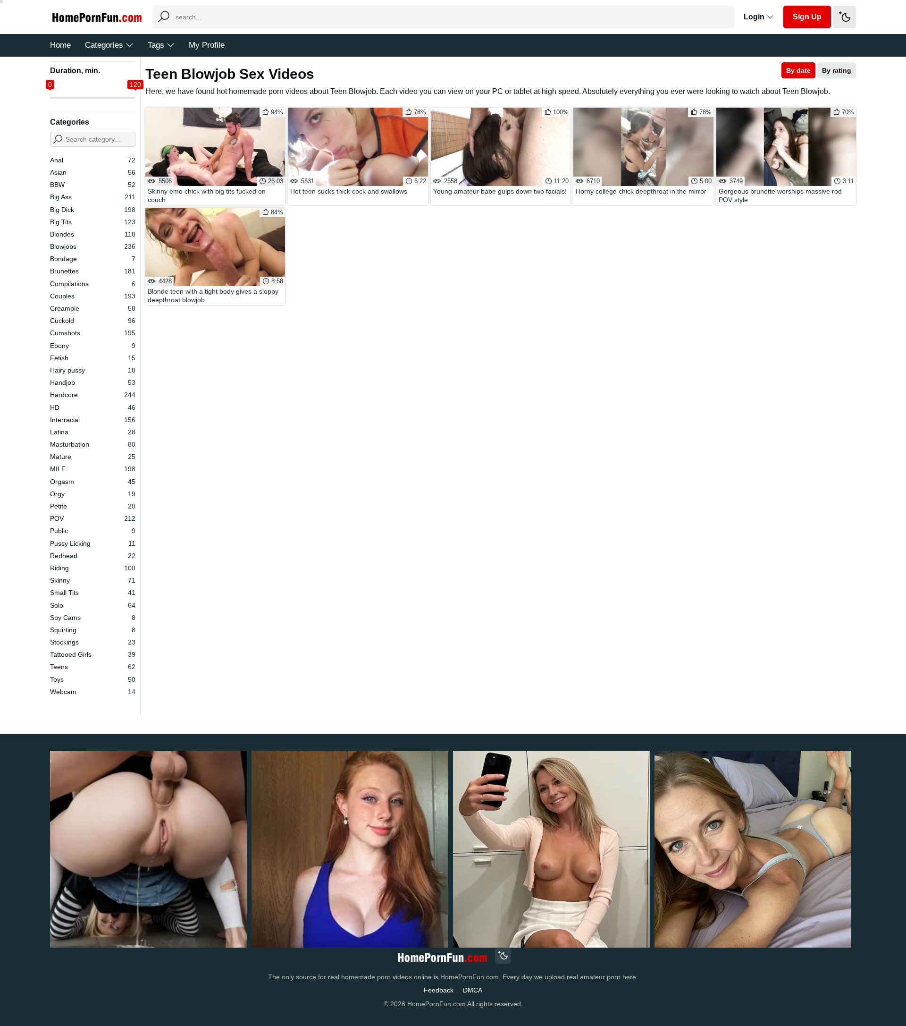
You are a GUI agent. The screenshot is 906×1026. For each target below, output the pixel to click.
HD (92, 407)
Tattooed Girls (92, 654)
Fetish (92, 358)
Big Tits (92, 222)
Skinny (92, 580)
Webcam (92, 691)
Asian (92, 172)
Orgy (92, 494)
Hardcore (92, 395)
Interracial (92, 420)
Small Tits (92, 592)
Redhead (92, 556)
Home (60, 45)
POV (92, 518)
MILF (92, 469)
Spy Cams (92, 617)
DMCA (472, 990)
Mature (92, 456)
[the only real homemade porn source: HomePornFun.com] (441, 957)
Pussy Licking (92, 543)
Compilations (92, 284)
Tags (156, 45)
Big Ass (92, 197)
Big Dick (92, 209)
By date (798, 70)
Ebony (92, 345)
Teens (92, 666)
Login (755, 17)
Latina (92, 432)
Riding (92, 568)
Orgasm (92, 481)
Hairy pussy (92, 370)
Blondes (92, 234)
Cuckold (92, 320)
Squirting (92, 630)
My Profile (207, 45)
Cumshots (92, 333)
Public (92, 530)
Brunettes (92, 271)
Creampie (92, 308)
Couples (92, 296)
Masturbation (92, 444)
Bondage (92, 259)
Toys (92, 679)
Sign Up (807, 17)
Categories (104, 45)
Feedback (438, 990)
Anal (92, 160)
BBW (92, 184)
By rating (836, 70)
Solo (92, 605)
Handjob (92, 382)
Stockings (92, 642)
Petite (92, 506)
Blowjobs (92, 246)
